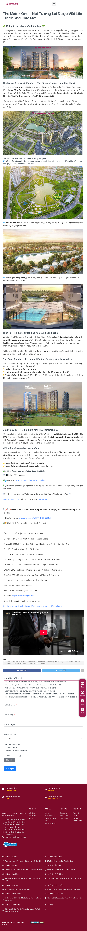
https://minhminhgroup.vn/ (23, 596)
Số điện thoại (8, 715)
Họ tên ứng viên (9, 705)
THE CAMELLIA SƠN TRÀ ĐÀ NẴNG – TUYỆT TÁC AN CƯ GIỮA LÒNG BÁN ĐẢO (31, 688)
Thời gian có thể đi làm (12, 744)
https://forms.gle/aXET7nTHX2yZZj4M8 (35, 518)
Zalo (82, 687)
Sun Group (43, 499)
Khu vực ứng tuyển (10, 734)
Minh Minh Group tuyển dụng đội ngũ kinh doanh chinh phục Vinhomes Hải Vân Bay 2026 (33, 685)
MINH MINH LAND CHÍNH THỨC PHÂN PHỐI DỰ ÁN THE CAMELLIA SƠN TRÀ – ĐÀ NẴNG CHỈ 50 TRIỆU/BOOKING (41, 697)
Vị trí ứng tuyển (9, 725)
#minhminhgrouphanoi (42, 606)
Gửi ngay (10, 769)
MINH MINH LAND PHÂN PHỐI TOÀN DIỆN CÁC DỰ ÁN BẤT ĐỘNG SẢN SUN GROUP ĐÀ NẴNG (35, 682)
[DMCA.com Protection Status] (37, 922)
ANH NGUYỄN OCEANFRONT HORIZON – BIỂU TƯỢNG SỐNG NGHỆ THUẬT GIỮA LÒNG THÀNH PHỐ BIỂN (39, 694)
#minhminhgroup (10, 606)
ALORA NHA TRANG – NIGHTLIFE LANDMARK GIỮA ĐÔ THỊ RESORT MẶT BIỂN (30, 691)
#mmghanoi (57, 606)
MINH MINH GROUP (11, 499)
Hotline (82, 704)
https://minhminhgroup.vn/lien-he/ (30, 480)
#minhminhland (25, 606)
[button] (54, 4)
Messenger (82, 695)
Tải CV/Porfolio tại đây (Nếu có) (15, 756)
